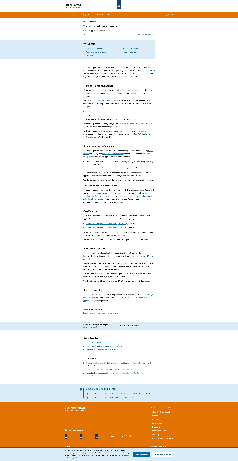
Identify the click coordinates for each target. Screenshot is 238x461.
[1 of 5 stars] (122, 325)
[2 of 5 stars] (126, 325)
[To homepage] (119, 4)
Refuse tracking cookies (163, 454)
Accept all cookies (142, 454)
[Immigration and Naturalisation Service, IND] (101, 436)
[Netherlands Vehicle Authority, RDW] (124, 436)
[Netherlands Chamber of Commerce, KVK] (112, 436)
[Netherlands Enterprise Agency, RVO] (71, 436)
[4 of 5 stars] (134, 325)
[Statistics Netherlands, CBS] (117, 436)
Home (85, 21)
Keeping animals (89, 313)
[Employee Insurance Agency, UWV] (130, 436)
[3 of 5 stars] (130, 325)
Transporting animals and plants (108, 313)
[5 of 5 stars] (138, 325)
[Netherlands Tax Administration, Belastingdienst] (86, 436)
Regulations (94, 21)
